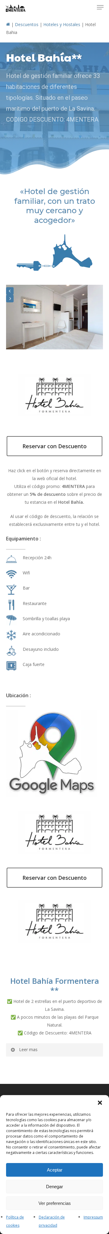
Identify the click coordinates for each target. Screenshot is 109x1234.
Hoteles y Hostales (61, 24)
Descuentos (26, 24)
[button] (100, 1103)
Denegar (54, 1186)
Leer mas (28, 1049)
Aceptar (54, 1169)
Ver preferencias (54, 1203)
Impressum (93, 1217)
